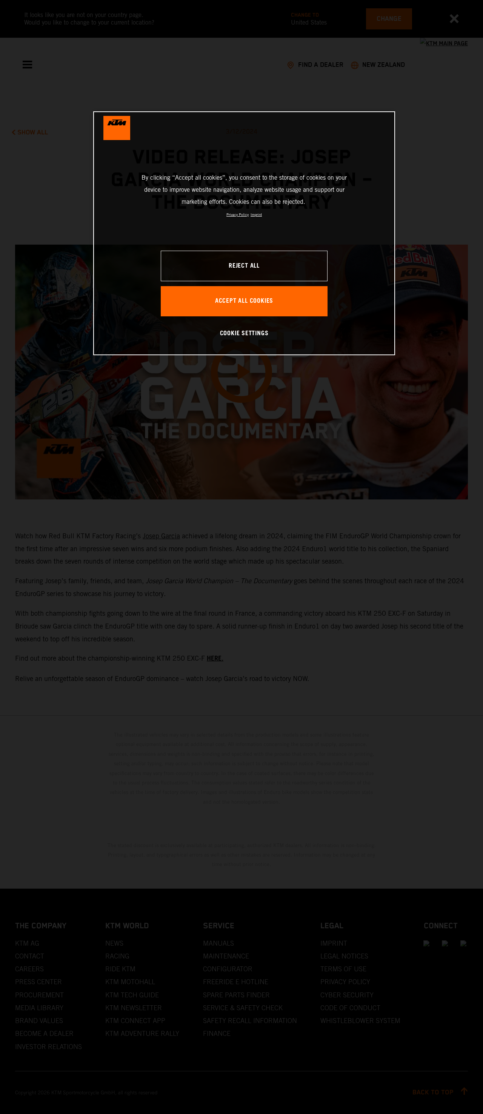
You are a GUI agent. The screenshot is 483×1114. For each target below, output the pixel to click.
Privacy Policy (237, 215)
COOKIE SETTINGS (244, 333)
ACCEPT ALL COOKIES (244, 301)
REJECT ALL (244, 266)
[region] (244, 233)
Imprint (256, 215)
